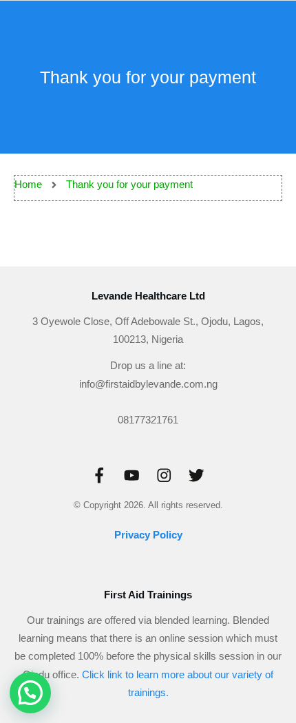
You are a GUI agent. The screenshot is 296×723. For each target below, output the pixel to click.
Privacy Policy (148, 535)
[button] (30, 692)
